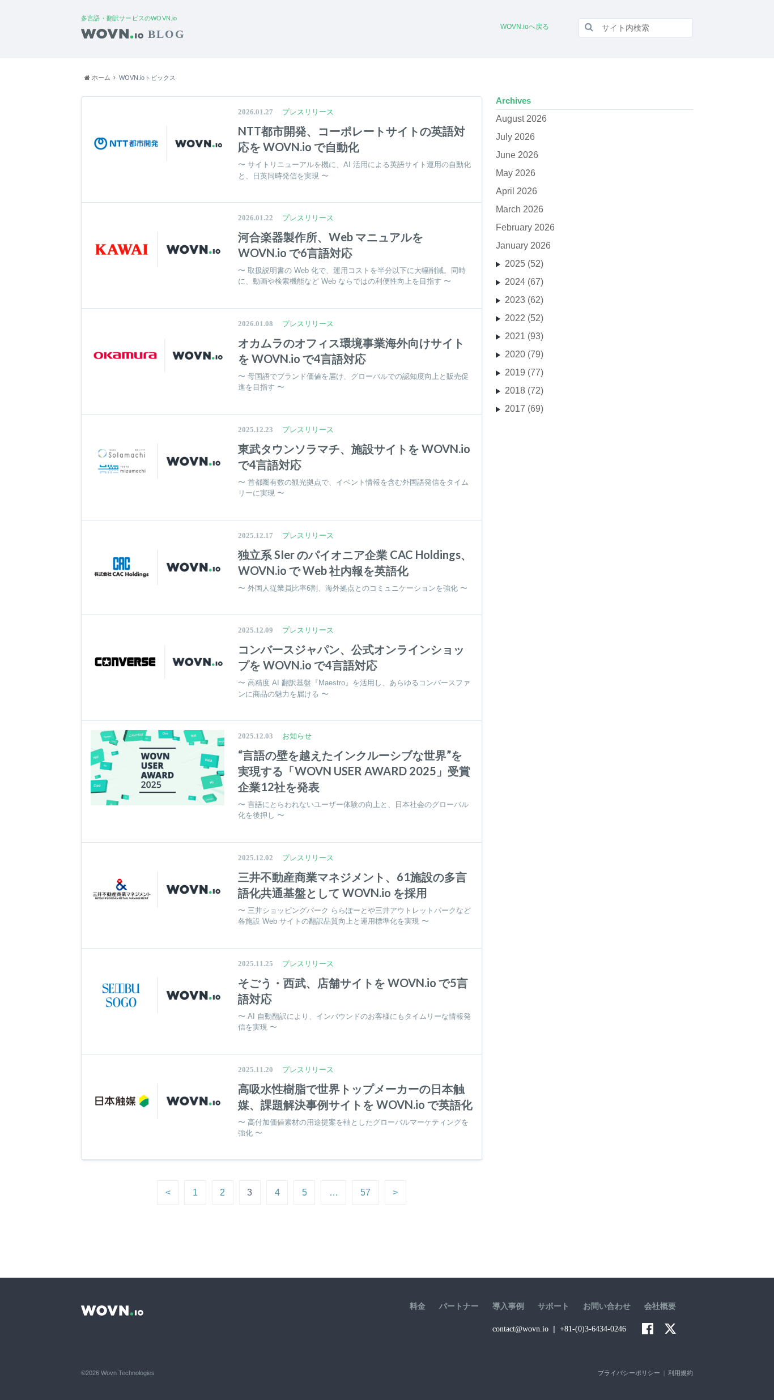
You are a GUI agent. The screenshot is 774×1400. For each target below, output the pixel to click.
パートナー (459, 1306)
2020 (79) (524, 354)
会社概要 (660, 1306)
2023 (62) (524, 300)
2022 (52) (524, 318)
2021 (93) (524, 336)
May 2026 (515, 173)
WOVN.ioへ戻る (524, 27)
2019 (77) (524, 372)
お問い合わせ (607, 1306)
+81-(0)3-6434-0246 (593, 1329)
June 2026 (517, 155)
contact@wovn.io (520, 1329)
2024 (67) (524, 282)
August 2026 (521, 118)
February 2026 (525, 227)
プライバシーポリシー (629, 1372)
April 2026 (516, 191)
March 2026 (519, 209)
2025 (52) (524, 263)
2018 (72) (524, 390)
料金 (418, 1306)
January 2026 (523, 245)
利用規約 (680, 1372)
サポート (553, 1306)
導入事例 (508, 1306)
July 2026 (515, 137)
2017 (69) (524, 408)
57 (365, 1192)
